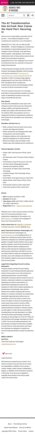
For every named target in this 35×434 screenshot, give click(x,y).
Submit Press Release (11, 427)
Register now (8, 218)
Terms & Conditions (25, 427)
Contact (31, 431)
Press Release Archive (20, 424)
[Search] (24, 15)
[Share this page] (32, 15)
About (10, 424)
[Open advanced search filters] (28, 15)
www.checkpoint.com (8, 235)
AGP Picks (4, 2)
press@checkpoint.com (8, 344)
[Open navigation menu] (3, 15)
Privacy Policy (22, 431)
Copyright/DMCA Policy (9, 431)
